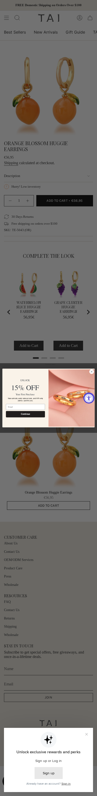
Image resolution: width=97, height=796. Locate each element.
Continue (25, 414)
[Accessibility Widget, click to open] (89, 398)
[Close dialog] (92, 372)
